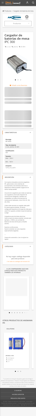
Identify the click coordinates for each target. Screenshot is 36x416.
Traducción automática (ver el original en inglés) (16, 238)
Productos (17, 23)
